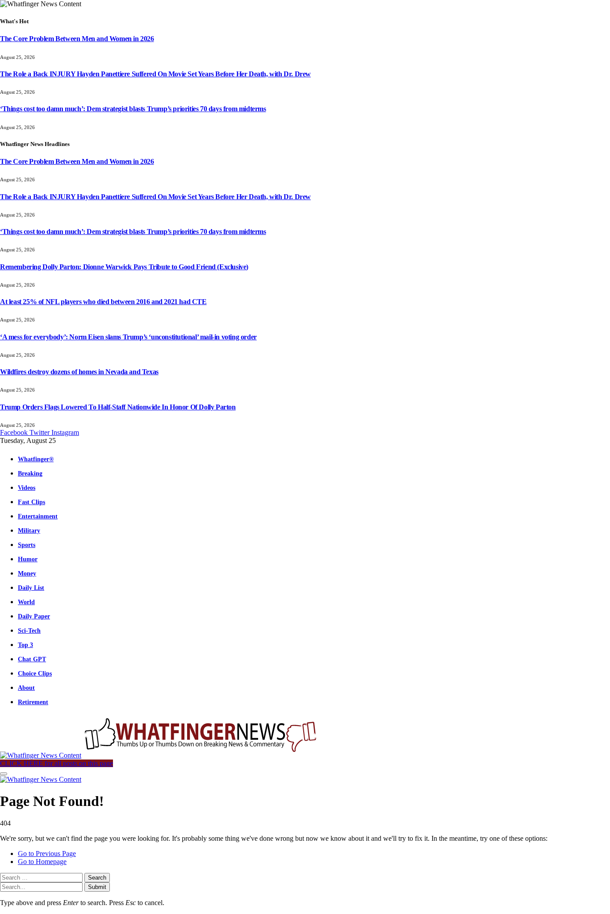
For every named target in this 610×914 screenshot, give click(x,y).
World (26, 601)
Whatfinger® (36, 459)
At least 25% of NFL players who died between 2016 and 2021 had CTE (103, 301)
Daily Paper (34, 616)
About (26, 687)
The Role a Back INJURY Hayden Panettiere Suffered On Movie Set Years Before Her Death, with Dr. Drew (155, 74)
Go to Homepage (42, 861)
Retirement (33, 701)
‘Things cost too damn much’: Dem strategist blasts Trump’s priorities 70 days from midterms (133, 109)
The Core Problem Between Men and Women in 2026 (77, 38)
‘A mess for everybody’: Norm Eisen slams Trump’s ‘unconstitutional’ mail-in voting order (128, 337)
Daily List (31, 587)
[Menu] (3, 773)
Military (29, 530)
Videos (26, 487)
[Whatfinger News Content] (160, 755)
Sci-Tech (29, 630)
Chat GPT (32, 659)
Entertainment (38, 516)
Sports (26, 544)
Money (27, 573)
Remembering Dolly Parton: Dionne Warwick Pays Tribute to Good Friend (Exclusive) (124, 267)
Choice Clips (35, 673)
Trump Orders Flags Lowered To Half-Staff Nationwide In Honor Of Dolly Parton (118, 407)
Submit (97, 887)
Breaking (30, 473)
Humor (28, 559)
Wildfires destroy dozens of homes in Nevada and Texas (79, 372)
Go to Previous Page (47, 853)
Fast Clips (31, 501)
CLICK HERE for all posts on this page (56, 763)
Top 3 (25, 644)
